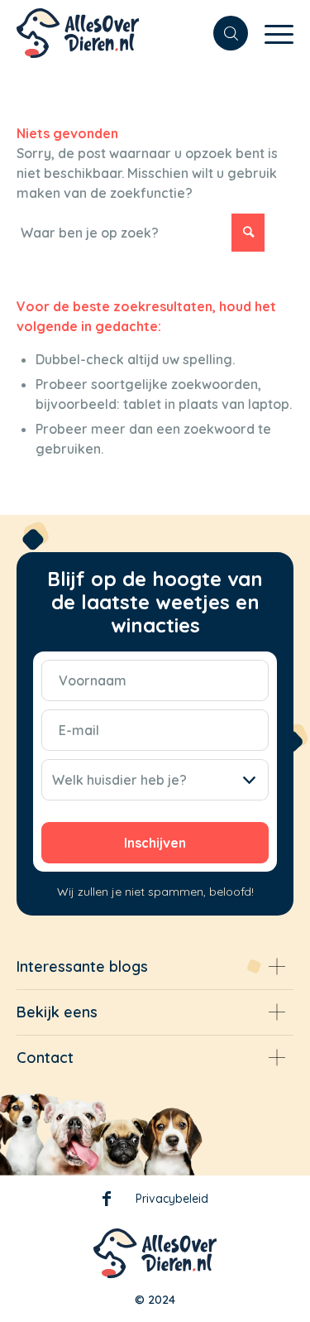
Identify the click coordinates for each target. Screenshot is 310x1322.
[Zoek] (222, 33)
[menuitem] (222, 33)
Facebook (107, 1202)
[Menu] (270, 33)
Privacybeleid (172, 1198)
